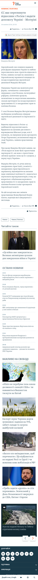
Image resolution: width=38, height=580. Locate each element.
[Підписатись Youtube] (17, 554)
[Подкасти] (28, 577)
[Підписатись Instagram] (22, 554)
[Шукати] (34, 577)
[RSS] (3, 558)
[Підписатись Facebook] (3, 554)
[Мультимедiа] (21, 577)
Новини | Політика (9, 9)
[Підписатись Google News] (8, 554)
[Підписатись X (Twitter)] (12, 554)
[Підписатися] (12, 558)
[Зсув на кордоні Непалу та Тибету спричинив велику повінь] (19, 515)
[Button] (14, 29)
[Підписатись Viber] (26, 554)
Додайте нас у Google (9, 577)
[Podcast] (8, 558)
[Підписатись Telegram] (31, 554)
